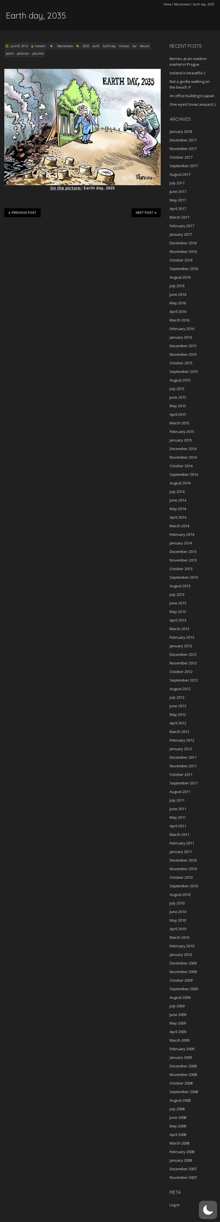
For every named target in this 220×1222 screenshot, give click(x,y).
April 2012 (178, 723)
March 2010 (179, 937)
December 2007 (183, 1168)
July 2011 (177, 800)
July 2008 (177, 1108)
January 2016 (181, 337)
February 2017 (182, 225)
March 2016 (179, 320)
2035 (85, 46)
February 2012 (182, 740)
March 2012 (179, 731)
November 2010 (183, 868)
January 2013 (181, 645)
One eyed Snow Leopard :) (192, 104)
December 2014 (183, 448)
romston (40, 46)
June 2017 (178, 191)
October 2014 (181, 465)
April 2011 (178, 825)
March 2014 (179, 525)
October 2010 (181, 877)
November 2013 (183, 560)
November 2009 (183, 971)
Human (124, 46)
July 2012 (177, 697)
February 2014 (182, 534)
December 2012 (183, 654)
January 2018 (181, 131)
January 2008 (181, 1160)
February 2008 (182, 1151)
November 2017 (183, 148)
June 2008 (178, 1117)
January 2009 (181, 1057)
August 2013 (180, 585)
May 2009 (178, 1023)
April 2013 (178, 620)
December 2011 (183, 757)
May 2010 (178, 920)
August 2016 (180, 277)
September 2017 (184, 165)
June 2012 (178, 705)
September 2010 (184, 885)
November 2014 (183, 457)
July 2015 (177, 388)
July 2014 (177, 491)
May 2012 (178, 714)
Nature (144, 46)
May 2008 (178, 1126)
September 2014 (184, 474)
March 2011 (179, 834)
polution (38, 53)
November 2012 (183, 663)
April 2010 (178, 928)
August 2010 (180, 894)
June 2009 (178, 1014)
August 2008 (180, 1100)
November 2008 (183, 1074)
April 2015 (178, 414)
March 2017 (179, 217)
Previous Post (24, 213)
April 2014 (178, 517)
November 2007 (183, 1177)
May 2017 (178, 200)
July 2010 (177, 903)
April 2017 (178, 208)
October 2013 (181, 568)
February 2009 (182, 1048)
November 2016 (183, 251)
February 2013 (182, 637)
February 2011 (182, 843)
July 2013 (177, 594)
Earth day (109, 46)
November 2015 (183, 354)
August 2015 (180, 380)
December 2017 (183, 140)
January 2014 (181, 543)
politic (10, 53)
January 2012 (181, 748)
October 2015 (181, 363)
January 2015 (181, 440)
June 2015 (178, 397)
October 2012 (181, 671)
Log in (175, 1204)
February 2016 (182, 328)
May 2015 (178, 405)
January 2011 (181, 851)
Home (167, 4)
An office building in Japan (192, 95)
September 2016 (184, 268)
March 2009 (179, 1040)
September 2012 (184, 680)
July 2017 (177, 182)
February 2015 (182, 431)
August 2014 (180, 483)
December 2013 (183, 551)
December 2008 (183, 1066)
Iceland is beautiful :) (187, 72)
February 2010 (182, 946)
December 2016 (183, 242)
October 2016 (181, 260)
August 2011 (180, 791)
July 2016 (177, 285)
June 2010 (178, 911)
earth (96, 46)
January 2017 (181, 234)
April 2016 (178, 311)
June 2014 (178, 500)
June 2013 (178, 603)
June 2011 (178, 808)
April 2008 (178, 1134)
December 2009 (183, 963)
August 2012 (180, 688)
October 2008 (181, 1083)
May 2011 (178, 817)
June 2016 (178, 294)
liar (134, 46)
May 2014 (178, 508)
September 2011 (184, 783)
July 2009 (177, 1006)
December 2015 (183, 345)
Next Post (144, 213)
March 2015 (179, 423)
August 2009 (180, 997)
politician (23, 53)
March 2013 (179, 628)
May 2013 (178, 611)
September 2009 (184, 988)
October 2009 (181, 980)
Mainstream (182, 4)
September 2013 (184, 577)
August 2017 (180, 174)
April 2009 (178, 1031)
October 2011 (181, 774)
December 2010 (183, 860)
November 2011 (183, 765)
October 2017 (181, 157)
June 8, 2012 (19, 46)
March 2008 (179, 1143)
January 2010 (181, 954)
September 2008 (184, 1091)
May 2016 (178, 303)
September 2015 (184, 371)
